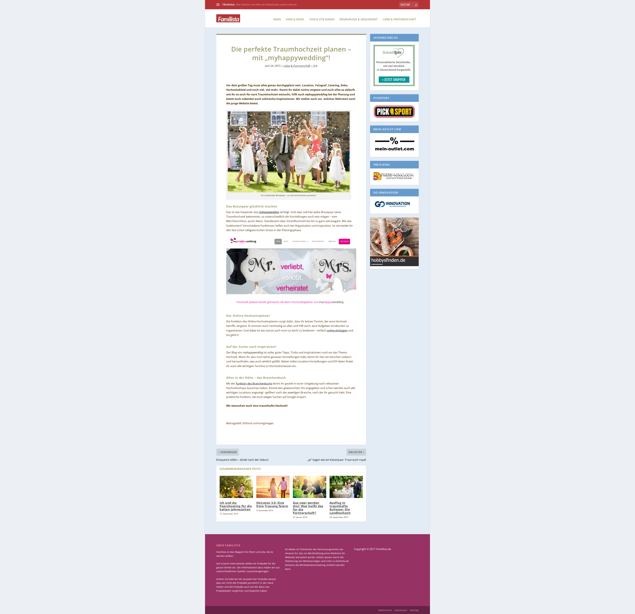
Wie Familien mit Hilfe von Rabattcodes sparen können (266, 4)
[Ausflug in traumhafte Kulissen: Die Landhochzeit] (346, 487)
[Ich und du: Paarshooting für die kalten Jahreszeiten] (236, 487)
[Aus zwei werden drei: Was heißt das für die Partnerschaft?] (309, 487)
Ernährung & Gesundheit (358, 19)
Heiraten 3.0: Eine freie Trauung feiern (272, 504)
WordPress (277, 610)
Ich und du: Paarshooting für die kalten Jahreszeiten (236, 506)
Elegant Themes (241, 610)
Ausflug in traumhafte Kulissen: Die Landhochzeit (340, 508)
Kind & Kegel (295, 19)
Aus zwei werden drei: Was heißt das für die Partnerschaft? (308, 508)
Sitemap (414, 610)
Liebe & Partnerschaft (399, 19)
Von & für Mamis (322, 19)
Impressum (401, 610)
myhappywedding (269, 212)
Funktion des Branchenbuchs (254, 383)
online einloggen (337, 330)
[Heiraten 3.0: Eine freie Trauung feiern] (273, 487)
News (277, 19)
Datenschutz (385, 610)
